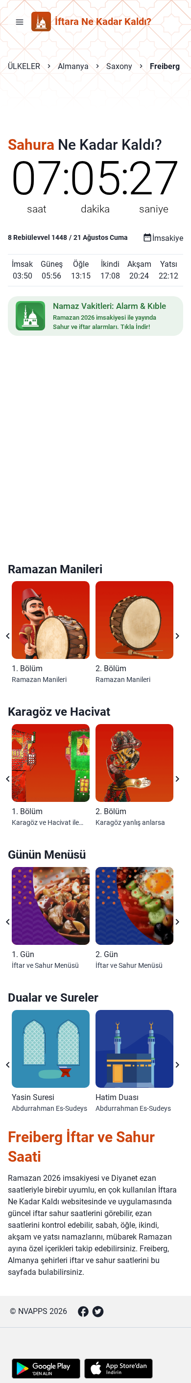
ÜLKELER (24, 66)
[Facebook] (83, 1311)
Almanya (73, 66)
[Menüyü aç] (19, 21)
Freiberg (165, 66)
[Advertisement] (95, 110)
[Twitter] (98, 1311)
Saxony (119, 66)
